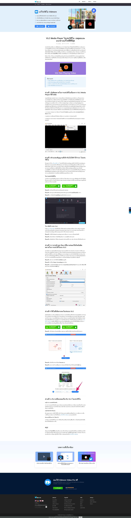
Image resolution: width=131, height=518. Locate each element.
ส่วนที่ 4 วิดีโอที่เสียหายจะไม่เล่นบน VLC (55, 85)
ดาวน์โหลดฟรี (40, 26)
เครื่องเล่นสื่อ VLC (55, 163)
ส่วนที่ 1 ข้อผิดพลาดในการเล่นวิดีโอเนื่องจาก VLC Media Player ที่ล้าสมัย (61, 80)
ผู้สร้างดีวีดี (54, 505)
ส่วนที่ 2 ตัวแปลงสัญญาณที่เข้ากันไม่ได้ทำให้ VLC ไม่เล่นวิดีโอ (59, 82)
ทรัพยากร (89, 1)
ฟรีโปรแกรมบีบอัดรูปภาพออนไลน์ (69, 507)
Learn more (75, 517)
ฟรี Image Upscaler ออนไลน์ (68, 509)
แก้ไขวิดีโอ (43, 4)
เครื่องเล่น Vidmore (56, 503)
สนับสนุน (94, 1)
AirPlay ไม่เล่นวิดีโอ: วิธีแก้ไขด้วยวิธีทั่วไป (44, 463)
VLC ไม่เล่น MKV (51, 228)
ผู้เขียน (81, 503)
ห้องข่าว (81, 505)
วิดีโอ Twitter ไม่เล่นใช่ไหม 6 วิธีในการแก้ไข (87, 463)
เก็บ (79, 1)
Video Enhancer (55, 507)
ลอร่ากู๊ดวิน (59, 43)
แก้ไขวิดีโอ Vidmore (48, 12)
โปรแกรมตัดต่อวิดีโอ (56, 509)
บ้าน (35, 4)
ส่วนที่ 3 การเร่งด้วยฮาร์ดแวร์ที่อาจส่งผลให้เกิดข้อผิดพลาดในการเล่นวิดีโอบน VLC (62, 83)
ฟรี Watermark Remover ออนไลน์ (69, 503)
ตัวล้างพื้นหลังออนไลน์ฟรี (68, 505)
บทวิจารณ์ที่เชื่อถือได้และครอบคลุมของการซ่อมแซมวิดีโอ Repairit (65, 464)
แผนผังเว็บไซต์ (82, 507)
